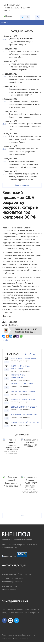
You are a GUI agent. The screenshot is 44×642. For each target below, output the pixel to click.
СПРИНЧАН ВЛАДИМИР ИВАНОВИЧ (24, 399)
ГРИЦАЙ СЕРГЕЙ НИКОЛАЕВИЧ (23, 392)
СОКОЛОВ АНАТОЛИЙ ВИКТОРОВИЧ (25, 423)
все (22, 515)
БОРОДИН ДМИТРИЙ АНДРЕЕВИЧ (24, 407)
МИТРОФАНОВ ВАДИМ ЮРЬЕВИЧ (24, 415)
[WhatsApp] (21, 336)
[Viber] (17, 336)
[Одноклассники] (7, 336)
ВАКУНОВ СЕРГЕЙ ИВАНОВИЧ (22, 384)
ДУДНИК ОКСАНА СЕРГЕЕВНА (31, 483)
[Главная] (8, 16)
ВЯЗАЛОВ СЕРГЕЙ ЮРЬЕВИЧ (31, 445)
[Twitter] (22, 17)
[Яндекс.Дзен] (27, 17)
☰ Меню (5, 23)
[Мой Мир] (10, 336)
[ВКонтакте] (3, 336)
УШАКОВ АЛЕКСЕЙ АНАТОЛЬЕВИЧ (24, 358)
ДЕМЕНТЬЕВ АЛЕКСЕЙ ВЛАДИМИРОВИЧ (12, 486)
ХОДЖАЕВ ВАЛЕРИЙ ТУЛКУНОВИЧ (13, 448)
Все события (30, 354)
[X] (14, 336)
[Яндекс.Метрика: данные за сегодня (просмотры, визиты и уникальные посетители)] (9, 556)
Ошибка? (5, 340)
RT (3, 319)
